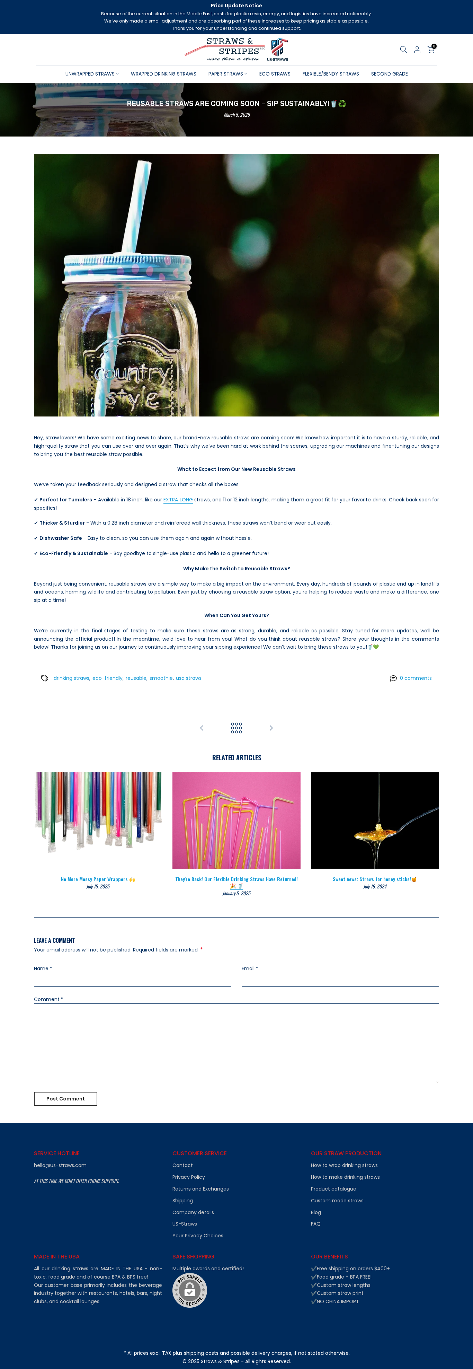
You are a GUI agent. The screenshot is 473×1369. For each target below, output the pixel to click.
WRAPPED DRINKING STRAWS (163, 73)
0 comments (416, 678)
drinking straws (71, 678)
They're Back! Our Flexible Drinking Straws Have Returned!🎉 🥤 (236, 882)
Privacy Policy (188, 1177)
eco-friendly (107, 678)
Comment (48, 999)
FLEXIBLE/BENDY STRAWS (331, 73)
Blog (316, 1212)
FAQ (316, 1224)
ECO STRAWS (275, 73)
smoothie (161, 678)
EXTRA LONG (178, 499)
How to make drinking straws (345, 1177)
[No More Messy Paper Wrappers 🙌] (271, 728)
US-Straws (184, 1224)
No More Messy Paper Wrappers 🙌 (98, 879)
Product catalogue (333, 1189)
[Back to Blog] (236, 728)
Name (43, 968)
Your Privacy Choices (197, 1235)
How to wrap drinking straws (344, 1165)
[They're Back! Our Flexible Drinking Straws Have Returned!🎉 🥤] (202, 728)
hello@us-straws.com (60, 1165)
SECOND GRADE (389, 73)
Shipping (182, 1200)
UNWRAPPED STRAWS (90, 73)
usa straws (189, 678)
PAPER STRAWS (225, 73)
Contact (182, 1165)
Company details (193, 1212)
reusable (136, 678)
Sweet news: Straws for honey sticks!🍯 (375, 879)
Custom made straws (337, 1200)
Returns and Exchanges (200, 1189)
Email (250, 968)
